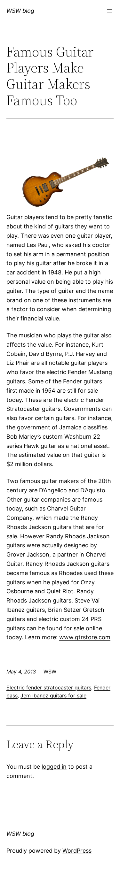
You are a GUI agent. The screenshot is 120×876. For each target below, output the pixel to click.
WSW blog (20, 10)
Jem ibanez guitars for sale (53, 695)
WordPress (77, 850)
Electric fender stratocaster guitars (48, 687)
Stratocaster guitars (33, 408)
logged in (54, 766)
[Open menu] (110, 11)
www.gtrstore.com (84, 637)
